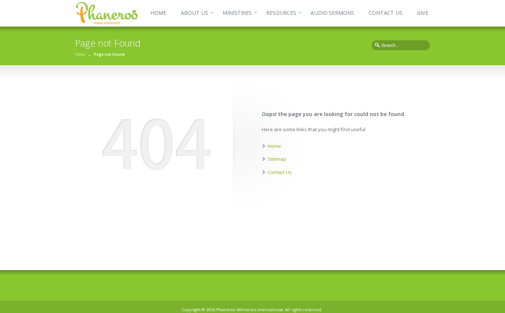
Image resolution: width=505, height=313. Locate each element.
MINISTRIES (237, 12)
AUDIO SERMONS (332, 12)
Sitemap (277, 159)
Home (80, 54)
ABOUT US (194, 12)
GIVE (422, 12)
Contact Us (280, 172)
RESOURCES (281, 12)
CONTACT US (386, 12)
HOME (158, 12)
